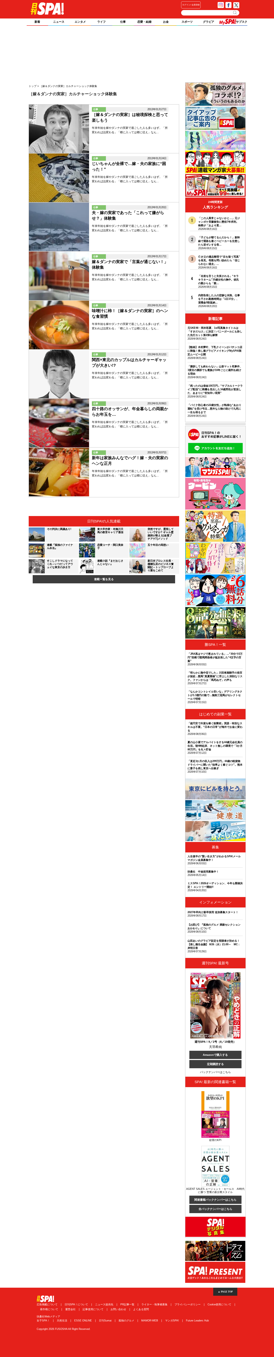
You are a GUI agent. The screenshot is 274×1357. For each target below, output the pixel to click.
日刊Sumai (105, 1320)
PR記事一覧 (127, 1304)
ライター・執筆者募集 (154, 1304)
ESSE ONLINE (83, 1320)
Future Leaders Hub (197, 1320)
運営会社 (70, 1309)
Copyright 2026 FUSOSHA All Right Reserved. (63, 1328)
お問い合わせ (119, 1309)
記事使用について (93, 1309)
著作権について (49, 1309)
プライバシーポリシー (188, 1304)
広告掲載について (47, 1304)
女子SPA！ (44, 1320)
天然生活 (62, 1320)
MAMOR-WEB (150, 1320)
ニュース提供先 (104, 1304)
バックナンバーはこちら (215, 1072)
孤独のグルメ (127, 1320)
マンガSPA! (172, 1320)
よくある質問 (141, 1309)
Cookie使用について (220, 1304)
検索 (235, 12)
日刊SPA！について (77, 1304)
